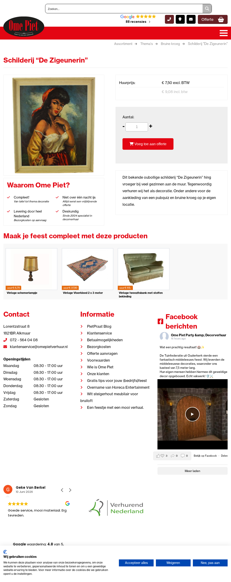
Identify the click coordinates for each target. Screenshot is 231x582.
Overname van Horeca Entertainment (118, 387)
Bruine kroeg (170, 44)
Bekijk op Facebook (205, 455)
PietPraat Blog (99, 326)
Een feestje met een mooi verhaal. (115, 407)
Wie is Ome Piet (100, 367)
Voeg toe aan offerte (150, 144)
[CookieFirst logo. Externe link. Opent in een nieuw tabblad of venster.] (5, 552)
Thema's (146, 44)
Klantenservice (99, 333)
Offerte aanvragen (102, 353)
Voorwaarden (98, 360)
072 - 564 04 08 (23, 340)
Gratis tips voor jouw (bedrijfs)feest (117, 380)
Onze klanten (98, 374)
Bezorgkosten (99, 346)
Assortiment (123, 44)
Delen (224, 455)
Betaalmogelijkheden (105, 340)
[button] (70, 490)
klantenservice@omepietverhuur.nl (38, 346)
